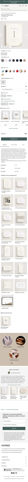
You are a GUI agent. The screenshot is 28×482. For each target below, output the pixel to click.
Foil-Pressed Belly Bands (20, 224)
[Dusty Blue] (9, 60)
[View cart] (26, 6)
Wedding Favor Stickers (19, 292)
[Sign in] (20, 6)
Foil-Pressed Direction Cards (20, 207)
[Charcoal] (13, 60)
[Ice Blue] (2, 71)
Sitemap (18, 476)
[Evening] (20, 60)
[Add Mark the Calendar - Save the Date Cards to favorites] (27, 387)
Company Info (5, 456)
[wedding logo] (6, 5)
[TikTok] (15, 473)
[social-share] (2, 19)
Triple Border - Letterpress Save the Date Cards (4, 397)
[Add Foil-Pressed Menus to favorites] (26, 246)
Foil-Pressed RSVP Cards (20, 191)
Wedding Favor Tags (6, 292)
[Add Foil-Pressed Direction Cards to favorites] (26, 195)
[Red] (17, 71)
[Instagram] (16, 473)
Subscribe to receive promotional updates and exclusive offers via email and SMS (14, 416)
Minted (2, 409)
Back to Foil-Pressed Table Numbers (9, 13)
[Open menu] (2, 6)
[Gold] (20, 71)
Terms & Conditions (7, 476)
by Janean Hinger (4, 328)
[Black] (6, 71)
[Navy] (17, 60)
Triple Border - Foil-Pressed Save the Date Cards (13, 397)
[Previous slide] (1, 35)
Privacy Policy (13, 476)
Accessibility (22, 476)
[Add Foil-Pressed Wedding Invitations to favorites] (12, 178)
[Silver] (13, 71)
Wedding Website (5, 308)
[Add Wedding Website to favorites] (12, 295)
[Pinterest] (13, 473)
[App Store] (8, 469)
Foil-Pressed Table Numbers (12, 409)
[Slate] (2, 60)
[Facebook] (11, 473)
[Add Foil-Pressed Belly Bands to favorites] (26, 212)
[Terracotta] (24, 60)
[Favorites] (23, 6)
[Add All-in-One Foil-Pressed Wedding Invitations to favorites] (12, 246)
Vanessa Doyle (5, 16)
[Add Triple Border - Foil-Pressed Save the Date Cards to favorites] (17, 387)
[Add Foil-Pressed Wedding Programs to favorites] (26, 263)
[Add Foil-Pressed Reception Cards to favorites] (12, 212)
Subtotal (3, 133)
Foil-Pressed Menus (19, 258)
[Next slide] (27, 35)
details (5, 144)
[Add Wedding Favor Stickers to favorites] (26, 280)
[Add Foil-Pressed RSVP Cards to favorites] (26, 178)
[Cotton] (2, 64)
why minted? (14, 144)
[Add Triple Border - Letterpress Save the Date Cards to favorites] (7, 387)
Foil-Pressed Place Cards (6, 275)
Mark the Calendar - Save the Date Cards (23, 397)
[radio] (4, 54)
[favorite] (5, 19)
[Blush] (6, 60)
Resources (4, 465)
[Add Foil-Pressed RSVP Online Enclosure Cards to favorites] (12, 229)
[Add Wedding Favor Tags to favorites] (12, 280)
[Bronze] (9, 71)
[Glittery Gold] (2, 74)
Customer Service (6, 459)
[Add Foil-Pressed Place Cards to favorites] (12, 263)
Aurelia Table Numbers (4, 327)
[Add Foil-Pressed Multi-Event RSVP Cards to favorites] (26, 229)
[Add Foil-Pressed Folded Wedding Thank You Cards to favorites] (12, 195)
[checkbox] (5, 125)
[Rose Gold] (24, 71)
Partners (4, 462)
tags (23, 144)
